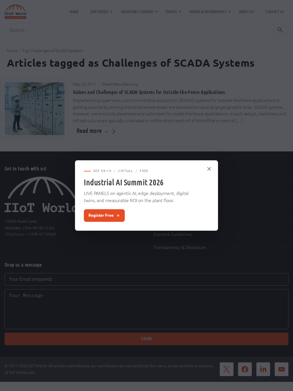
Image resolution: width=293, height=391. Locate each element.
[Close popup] (209, 168)
